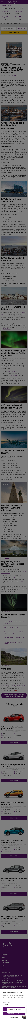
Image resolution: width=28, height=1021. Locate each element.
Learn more (5, 1004)
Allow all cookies (14, 1013)
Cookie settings (14, 1017)
